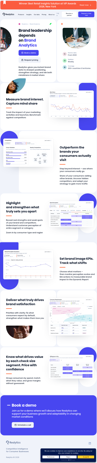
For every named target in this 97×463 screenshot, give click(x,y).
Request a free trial (86, 14)
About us (51, 14)
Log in (58, 14)
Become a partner (69, 14)
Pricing (44, 14)
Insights (29, 14)
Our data (37, 14)
